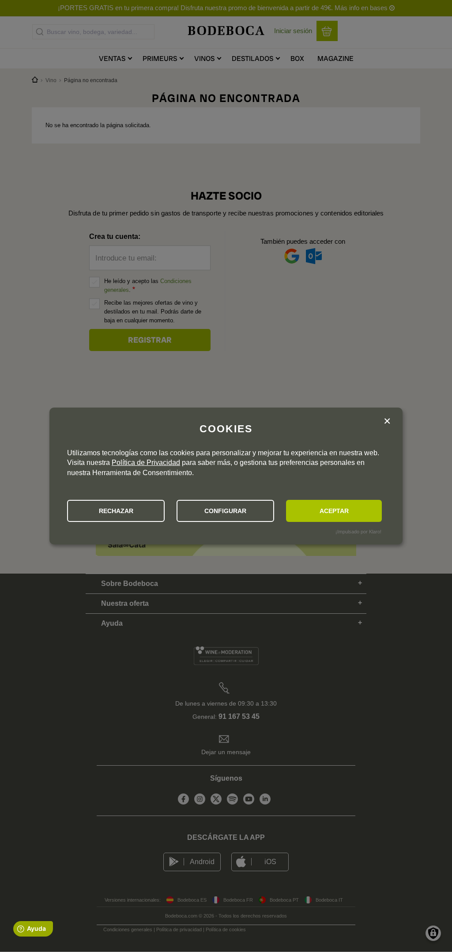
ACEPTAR (334, 510)
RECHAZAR (116, 510)
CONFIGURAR (225, 510)
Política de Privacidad (146, 462)
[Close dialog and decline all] (387, 421)
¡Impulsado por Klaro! (358, 531)
